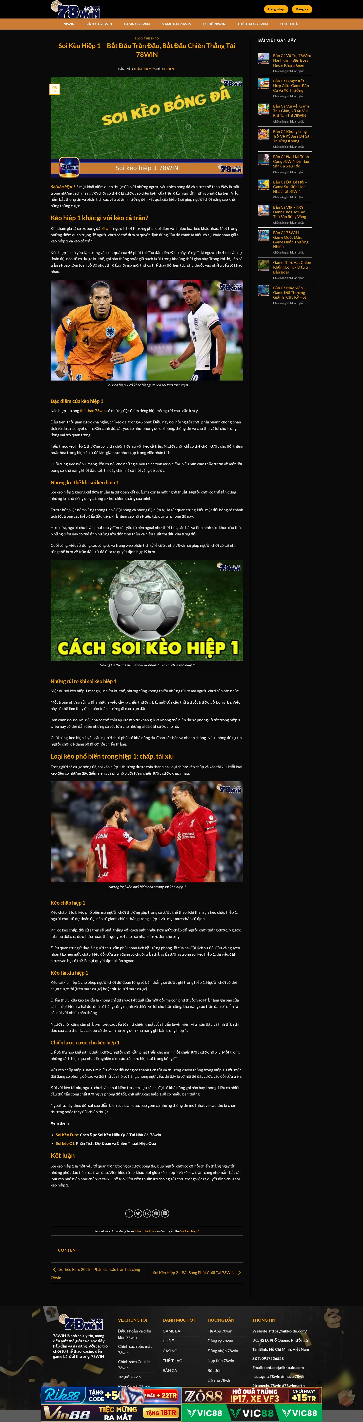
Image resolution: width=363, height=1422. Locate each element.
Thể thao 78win (253, 24)
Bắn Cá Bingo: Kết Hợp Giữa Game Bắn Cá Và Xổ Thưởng (291, 85)
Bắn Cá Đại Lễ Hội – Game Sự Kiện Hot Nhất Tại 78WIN (290, 187)
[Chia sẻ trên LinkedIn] (165, 1213)
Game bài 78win (176, 24)
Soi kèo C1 (65, 1143)
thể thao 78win (93, 410)
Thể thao (151, 38)
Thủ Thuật (290, 24)
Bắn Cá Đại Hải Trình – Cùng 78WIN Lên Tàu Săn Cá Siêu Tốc (292, 161)
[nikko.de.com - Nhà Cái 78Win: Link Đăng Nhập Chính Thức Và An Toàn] (75, 9)
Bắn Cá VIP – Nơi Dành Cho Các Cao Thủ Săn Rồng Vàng (289, 212)
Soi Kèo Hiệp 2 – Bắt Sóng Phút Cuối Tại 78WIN (194, 1272)
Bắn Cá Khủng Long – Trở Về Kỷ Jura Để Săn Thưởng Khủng (292, 136)
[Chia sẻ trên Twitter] (138, 1213)
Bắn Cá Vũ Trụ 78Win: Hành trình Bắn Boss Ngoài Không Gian (292, 60)
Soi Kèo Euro (67, 1134)
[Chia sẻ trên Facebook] (129, 1213)
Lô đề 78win (214, 24)
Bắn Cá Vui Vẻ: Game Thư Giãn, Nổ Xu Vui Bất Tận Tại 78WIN (291, 111)
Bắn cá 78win (99, 24)
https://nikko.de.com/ (288, 1331)
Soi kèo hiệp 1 (190, 1231)
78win (69, 24)
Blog (139, 38)
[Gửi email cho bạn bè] (147, 1213)
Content (169, 69)
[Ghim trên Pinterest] (156, 1213)
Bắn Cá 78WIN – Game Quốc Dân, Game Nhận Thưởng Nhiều (290, 239)
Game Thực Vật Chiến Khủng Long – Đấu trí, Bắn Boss (292, 267)
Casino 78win (137, 24)
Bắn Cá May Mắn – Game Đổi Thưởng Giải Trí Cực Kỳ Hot (289, 292)
